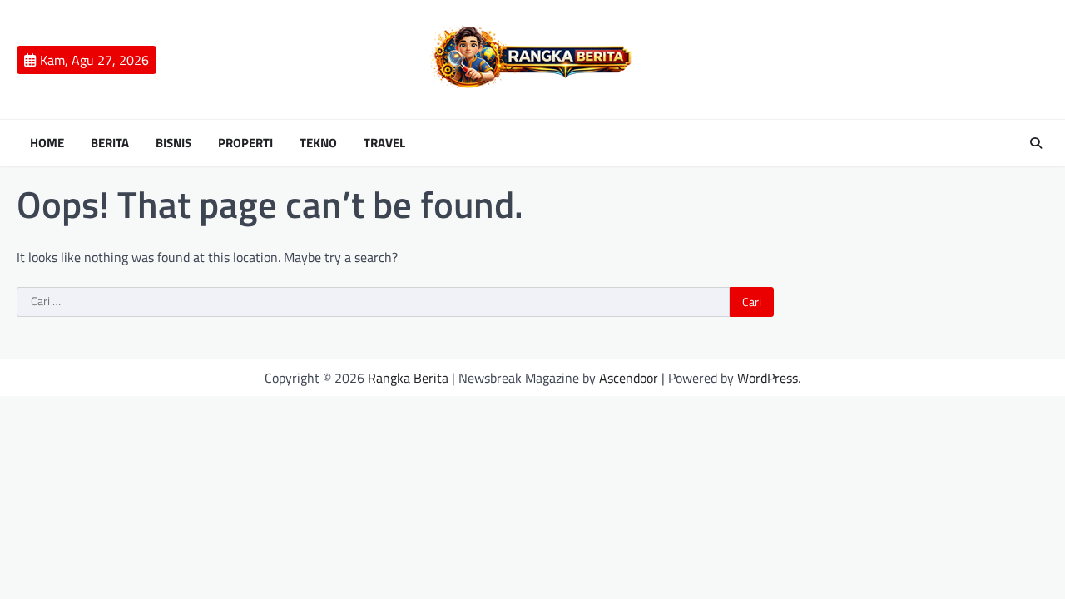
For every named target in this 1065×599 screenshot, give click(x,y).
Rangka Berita (408, 378)
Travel (384, 143)
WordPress (767, 378)
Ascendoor (628, 378)
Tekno (318, 143)
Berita (110, 143)
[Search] (1035, 143)
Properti (245, 143)
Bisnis (173, 143)
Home (47, 143)
